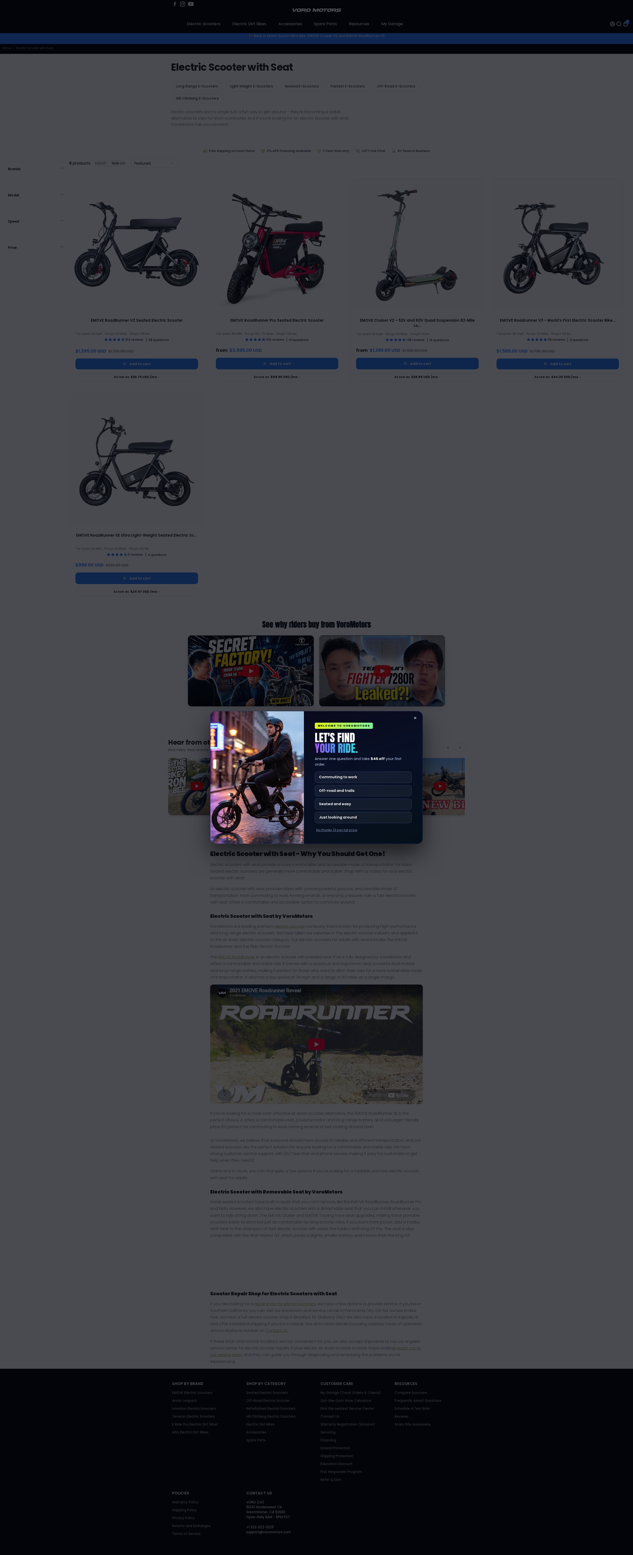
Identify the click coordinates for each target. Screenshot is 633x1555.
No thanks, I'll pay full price (336, 830)
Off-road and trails (337, 790)
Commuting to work (338, 777)
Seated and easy (335, 803)
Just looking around (338, 817)
